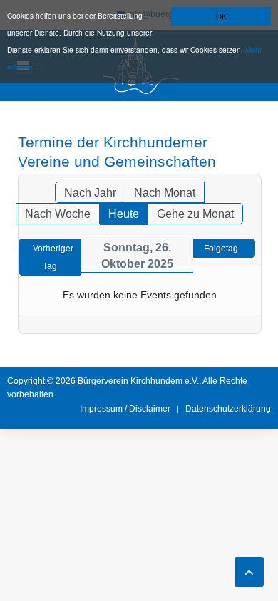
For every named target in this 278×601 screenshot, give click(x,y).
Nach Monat (164, 193)
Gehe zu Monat (195, 214)
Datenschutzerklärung (228, 409)
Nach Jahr (90, 193)
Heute (123, 214)
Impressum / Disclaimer (125, 409)
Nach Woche (58, 214)
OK (221, 16)
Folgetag (221, 249)
